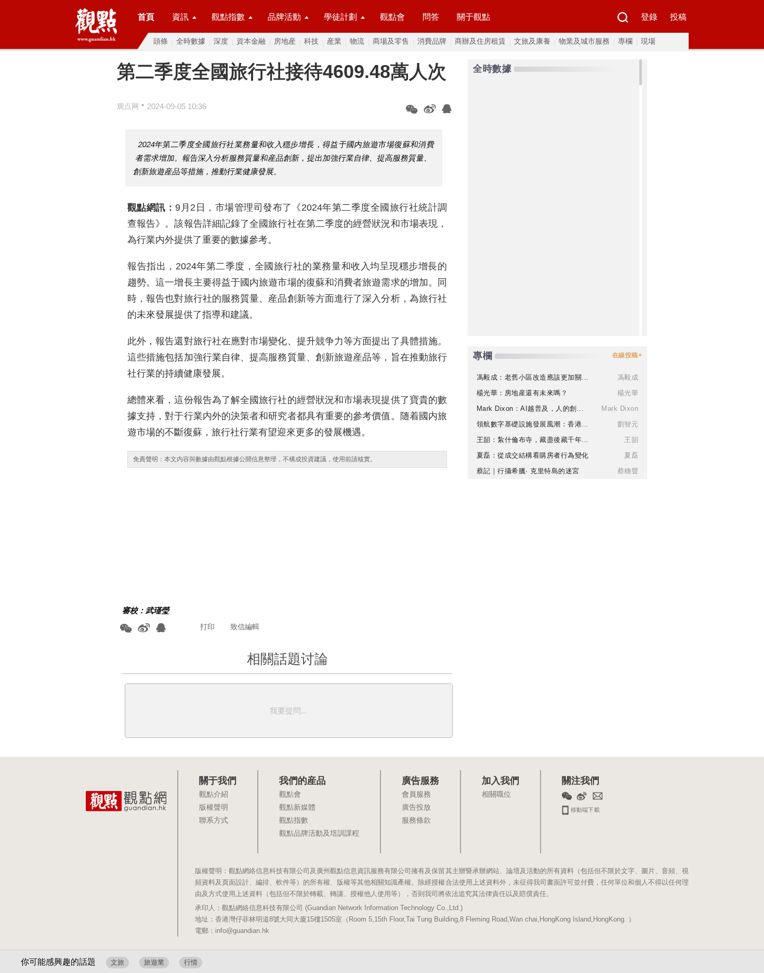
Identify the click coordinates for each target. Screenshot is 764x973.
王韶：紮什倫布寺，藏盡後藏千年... (533, 440)
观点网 (128, 106)
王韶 (631, 440)
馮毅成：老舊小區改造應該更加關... (533, 377)
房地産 (285, 41)
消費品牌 (431, 41)
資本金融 (251, 41)
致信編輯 (244, 626)
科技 (311, 41)
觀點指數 (228, 16)
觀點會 (392, 16)
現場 (648, 41)
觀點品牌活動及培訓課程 (319, 833)
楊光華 (628, 393)
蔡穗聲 (628, 471)
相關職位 (496, 794)
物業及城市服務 (584, 41)
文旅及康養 (532, 41)
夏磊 (631, 455)
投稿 (678, 16)
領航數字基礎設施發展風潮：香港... (533, 424)
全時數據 (190, 41)
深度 (221, 41)
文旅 (117, 962)
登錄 (649, 16)
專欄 (625, 41)
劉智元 (628, 424)
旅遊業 (154, 962)
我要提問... (288, 710)
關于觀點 (473, 16)
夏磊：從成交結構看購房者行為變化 (533, 455)
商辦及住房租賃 (480, 41)
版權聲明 (213, 807)
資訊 (180, 16)
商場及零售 (391, 41)
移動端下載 (584, 808)
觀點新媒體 (297, 807)
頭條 (160, 41)
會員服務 (416, 794)
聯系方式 (213, 820)
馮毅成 (628, 377)
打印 (207, 626)
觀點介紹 (213, 794)
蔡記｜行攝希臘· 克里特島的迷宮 (528, 471)
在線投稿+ (627, 355)
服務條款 (416, 820)
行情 (190, 962)
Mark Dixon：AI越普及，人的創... (530, 408)
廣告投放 (416, 807)
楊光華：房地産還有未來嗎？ (522, 393)
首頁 (146, 16)
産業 (334, 41)
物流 (357, 41)
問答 (431, 16)
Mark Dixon (619, 408)
